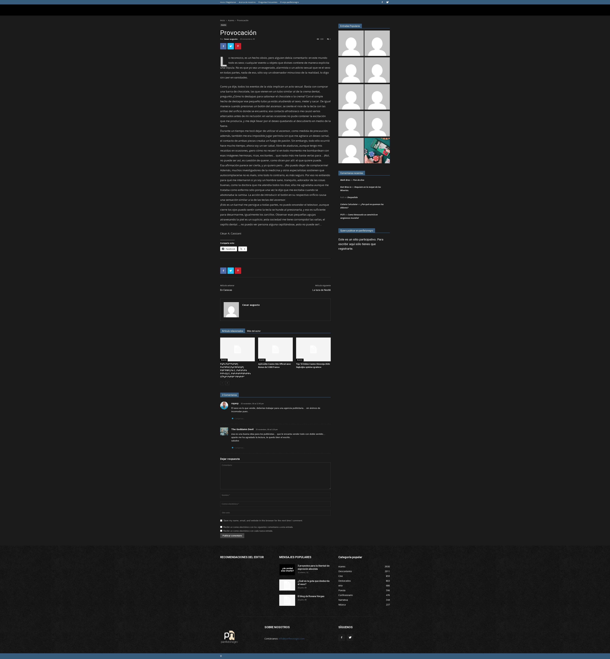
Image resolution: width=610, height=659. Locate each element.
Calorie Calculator (349, 204)
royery (235, 403)
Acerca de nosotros (247, 2)
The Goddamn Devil (242, 429)
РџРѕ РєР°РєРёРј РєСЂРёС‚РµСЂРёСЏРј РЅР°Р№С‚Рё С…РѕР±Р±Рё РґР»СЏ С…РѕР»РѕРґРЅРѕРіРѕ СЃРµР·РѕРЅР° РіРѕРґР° (235, 370)
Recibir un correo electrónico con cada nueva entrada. (248, 531)
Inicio (222, 20)
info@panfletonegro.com (292, 638)
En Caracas (226, 290)
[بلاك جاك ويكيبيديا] (377, 70)
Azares (231, 20)
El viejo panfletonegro (289, 2)
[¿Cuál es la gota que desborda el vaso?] (287, 585)
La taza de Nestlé (321, 290)
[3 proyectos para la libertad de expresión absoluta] (287, 569)
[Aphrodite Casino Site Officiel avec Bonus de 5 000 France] (275, 349)
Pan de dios (358, 180)
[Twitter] (387, 2)
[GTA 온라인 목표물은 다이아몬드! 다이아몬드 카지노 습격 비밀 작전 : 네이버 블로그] (351, 97)
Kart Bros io (345, 187)
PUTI (342, 214)
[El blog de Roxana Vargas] (377, 124)
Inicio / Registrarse (228, 2)
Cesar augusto (230, 39)
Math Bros (345, 180)
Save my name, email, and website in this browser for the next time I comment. (263, 520)
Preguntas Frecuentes (267, 2)
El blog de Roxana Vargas (311, 596)
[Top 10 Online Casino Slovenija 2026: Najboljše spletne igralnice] (313, 349)
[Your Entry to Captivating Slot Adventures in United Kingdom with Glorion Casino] (351, 151)
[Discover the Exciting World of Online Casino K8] (377, 151)
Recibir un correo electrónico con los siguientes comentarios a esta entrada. (258, 527)
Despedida (352, 197)
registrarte (345, 248)
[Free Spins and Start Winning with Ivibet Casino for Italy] (351, 70)
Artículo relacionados (232, 331)
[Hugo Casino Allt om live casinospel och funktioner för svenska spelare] (377, 97)
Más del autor (254, 331)
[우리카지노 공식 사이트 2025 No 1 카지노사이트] (351, 124)
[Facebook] (382, 2)
